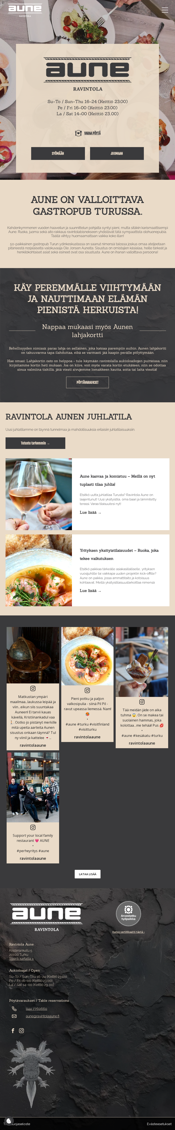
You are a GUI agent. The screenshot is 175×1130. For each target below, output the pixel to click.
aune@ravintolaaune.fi (42, 1016)
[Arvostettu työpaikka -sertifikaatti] (128, 913)
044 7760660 (36, 1009)
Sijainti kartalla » (21, 959)
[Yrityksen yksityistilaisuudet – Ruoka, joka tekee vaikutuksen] (39, 570)
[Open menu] (165, 10)
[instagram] (21, 1031)
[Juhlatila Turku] (39, 494)
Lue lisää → (91, 512)
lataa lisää (87, 874)
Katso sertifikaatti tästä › (128, 932)
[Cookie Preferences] (9, 1121)
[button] (33, 688)
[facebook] (13, 1031)
